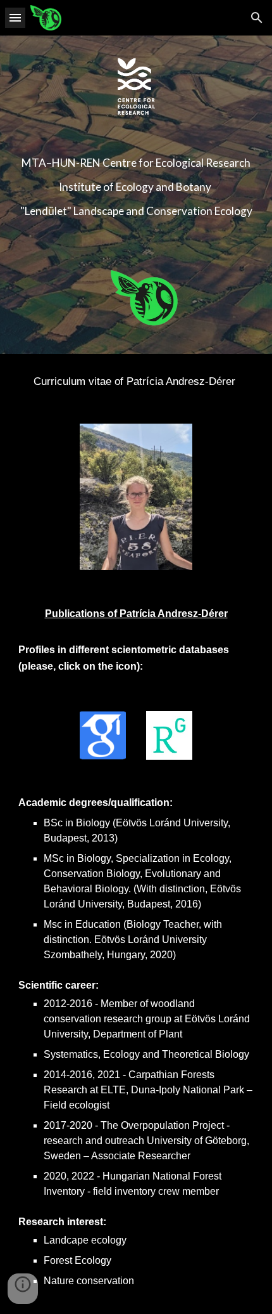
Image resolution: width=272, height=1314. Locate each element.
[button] (15, 17)
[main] (136, 187)
